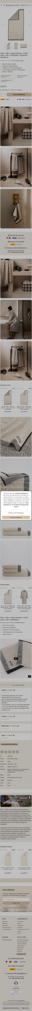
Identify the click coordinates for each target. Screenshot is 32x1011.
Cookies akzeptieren (16, 517)
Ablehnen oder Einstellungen (16, 512)
